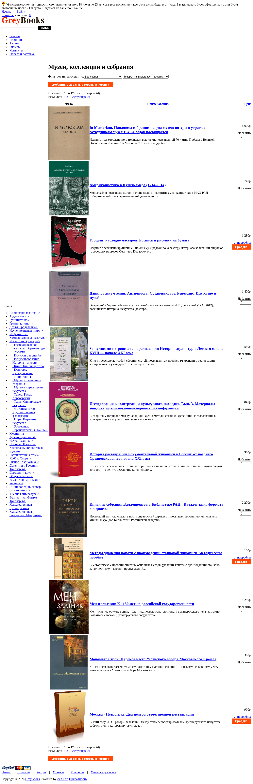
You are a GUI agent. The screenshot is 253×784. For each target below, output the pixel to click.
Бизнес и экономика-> (24, 462)
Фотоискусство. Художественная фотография (24, 412)
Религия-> (16, 483)
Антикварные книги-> (24, 312)
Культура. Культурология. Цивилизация (22, 373)
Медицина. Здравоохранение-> (22, 435)
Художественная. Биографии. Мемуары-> (25, 513)
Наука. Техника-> (21, 440)
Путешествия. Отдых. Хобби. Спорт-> (24, 456)
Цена (247, 104)
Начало (6, 11)
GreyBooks (32, 779)
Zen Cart (62, 779)
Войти (21, 11)
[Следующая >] (80, 96)
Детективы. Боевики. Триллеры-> (23, 467)
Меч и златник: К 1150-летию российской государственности (142, 604)
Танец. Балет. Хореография (22, 396)
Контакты (16, 50)
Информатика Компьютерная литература (27, 335)
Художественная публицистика (20, 506)
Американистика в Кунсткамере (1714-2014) (128, 185)
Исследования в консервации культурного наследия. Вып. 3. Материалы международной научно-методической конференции (152, 406)
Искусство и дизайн (26, 355)
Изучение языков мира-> (26, 330)
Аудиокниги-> (19, 316)
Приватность (78, 779)
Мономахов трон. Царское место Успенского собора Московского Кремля (153, 659)
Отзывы (14, 47)
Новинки (15, 39)
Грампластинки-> (21, 323)
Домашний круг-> (21, 472)
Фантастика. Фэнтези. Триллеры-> (24, 499)
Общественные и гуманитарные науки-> (25, 477)
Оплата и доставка (22, 54)
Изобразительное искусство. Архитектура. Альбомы (29, 348)
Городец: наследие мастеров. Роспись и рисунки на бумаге (139, 240)
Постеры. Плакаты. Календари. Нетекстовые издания (26, 448)
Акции (14, 43)
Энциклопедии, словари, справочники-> (26, 488)
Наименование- (158, 104)
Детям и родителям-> (23, 327)
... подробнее (242, 242)
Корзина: (8, 15)
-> (24, 341)
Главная (14, 36)
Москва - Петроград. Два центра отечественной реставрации (142, 714)
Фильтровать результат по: (66, 76)
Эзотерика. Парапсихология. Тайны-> (30, 428)
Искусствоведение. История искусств (26, 360)
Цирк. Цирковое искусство (24, 421)
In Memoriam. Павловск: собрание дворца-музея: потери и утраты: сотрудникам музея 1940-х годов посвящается (147, 129)
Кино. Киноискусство (28, 366)
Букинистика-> (19, 320)
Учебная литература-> (24, 494)
